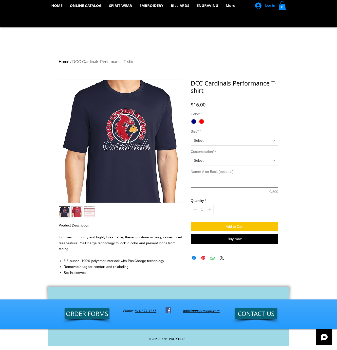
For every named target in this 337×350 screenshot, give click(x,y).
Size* (196, 131)
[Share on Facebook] (194, 258)
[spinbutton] (202, 209)
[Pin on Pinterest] (203, 258)
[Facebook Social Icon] (168, 310)
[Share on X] (222, 258)
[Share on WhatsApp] (213, 258)
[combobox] (234, 140)
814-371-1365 (145, 310)
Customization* (203, 152)
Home (64, 62)
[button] (282, 5)
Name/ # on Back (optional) (212, 172)
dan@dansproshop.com (201, 310)
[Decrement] (194, 209)
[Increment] (209, 209)
